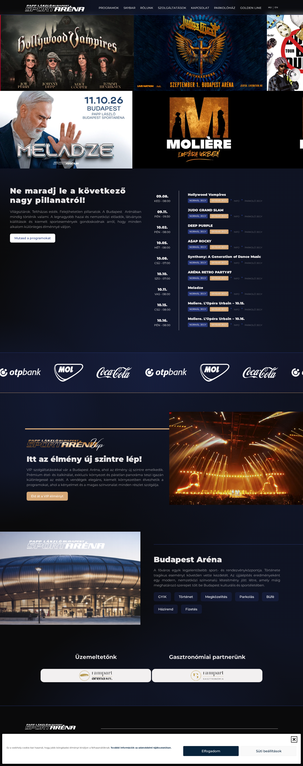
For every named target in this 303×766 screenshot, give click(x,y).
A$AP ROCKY (199, 241)
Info (236, 201)
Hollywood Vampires (207, 194)
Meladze (195, 288)
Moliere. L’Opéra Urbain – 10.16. (216, 319)
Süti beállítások (268, 751)
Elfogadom (211, 751)
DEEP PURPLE (200, 225)
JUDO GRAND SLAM (205, 210)
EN (276, 7)
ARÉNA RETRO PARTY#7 (210, 272)
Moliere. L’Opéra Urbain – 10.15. (216, 303)
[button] (294, 739)
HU (270, 7)
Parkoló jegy (253, 201)
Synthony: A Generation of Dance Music (224, 257)
